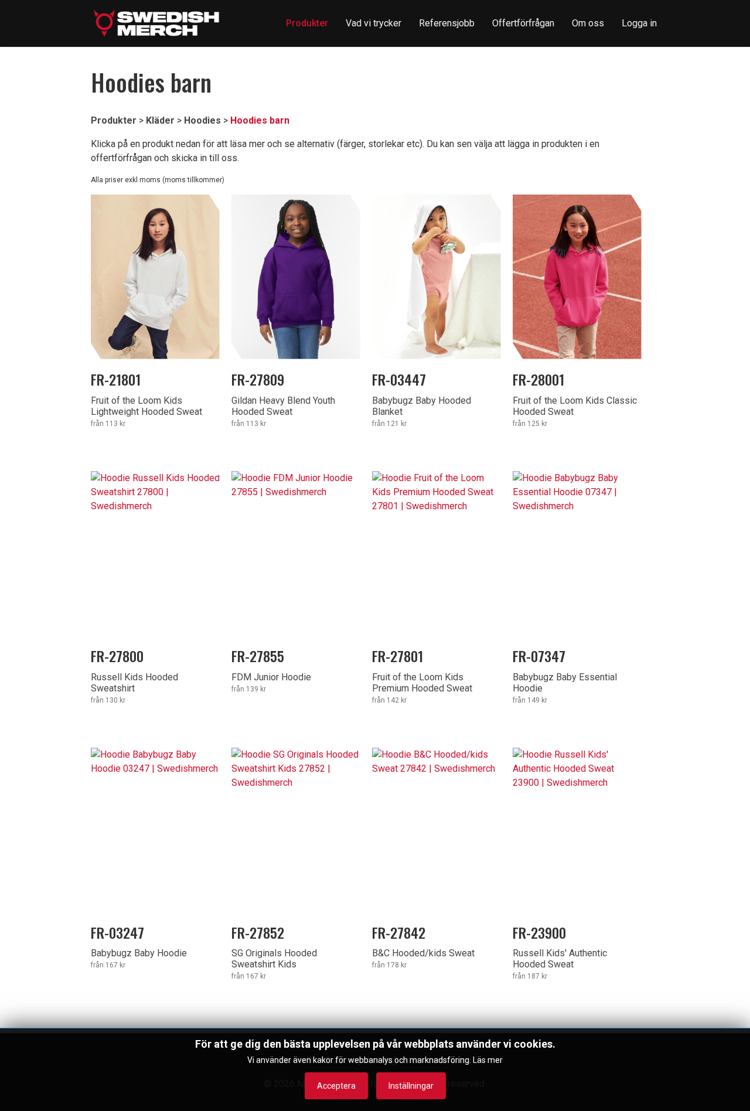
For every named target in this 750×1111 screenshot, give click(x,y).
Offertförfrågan (523, 23)
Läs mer (488, 1060)
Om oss (588, 23)
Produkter (307, 23)
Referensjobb (447, 23)
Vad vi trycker (373, 23)
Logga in (639, 23)
